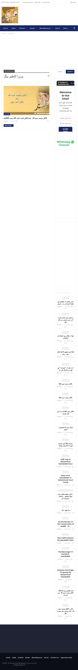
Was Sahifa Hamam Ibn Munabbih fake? (65, 539)
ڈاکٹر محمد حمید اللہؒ (65, 384)
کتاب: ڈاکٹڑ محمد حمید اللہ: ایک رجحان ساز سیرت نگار (65, 611)
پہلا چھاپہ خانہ (65, 510)
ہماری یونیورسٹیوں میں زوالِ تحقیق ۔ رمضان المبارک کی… (65, 496)
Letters (6, 114)
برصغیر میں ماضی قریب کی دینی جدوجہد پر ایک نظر (65, 320)
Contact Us (54, 658)
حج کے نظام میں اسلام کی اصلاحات (65, 337)
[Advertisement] (39, 50)
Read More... (8, 125)
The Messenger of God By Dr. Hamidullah (65, 554)
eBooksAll (37, 2)
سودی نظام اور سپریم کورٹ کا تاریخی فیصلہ (65, 444)
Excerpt (65, 506)
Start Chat (65, 130)
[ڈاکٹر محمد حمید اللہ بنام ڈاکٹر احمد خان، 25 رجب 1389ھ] (26, 100)
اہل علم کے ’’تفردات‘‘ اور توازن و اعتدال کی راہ (65, 369)
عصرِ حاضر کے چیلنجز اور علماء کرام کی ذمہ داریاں (65, 302)
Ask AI (57, 28)
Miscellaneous (45, 28)
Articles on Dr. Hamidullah (66, 490)
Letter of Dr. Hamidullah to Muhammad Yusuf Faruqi (65, 478)
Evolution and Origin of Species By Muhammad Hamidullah (65, 573)
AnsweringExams (27, 2)
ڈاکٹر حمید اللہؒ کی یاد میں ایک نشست (65, 412)
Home (5, 28)
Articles (22, 28)
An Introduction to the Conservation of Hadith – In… (65, 524)
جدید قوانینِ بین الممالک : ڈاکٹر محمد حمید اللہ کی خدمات (65, 593)
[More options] (71, 83)
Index (13, 28)
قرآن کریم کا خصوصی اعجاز (65, 428)
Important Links (66, 658)
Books (32, 28)
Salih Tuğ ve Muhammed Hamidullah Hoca (65, 461)
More (65, 28)
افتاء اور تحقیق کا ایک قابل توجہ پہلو (65, 353)
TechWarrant (46, 2)
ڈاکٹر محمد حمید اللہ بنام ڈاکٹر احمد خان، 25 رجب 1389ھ (25, 118)
